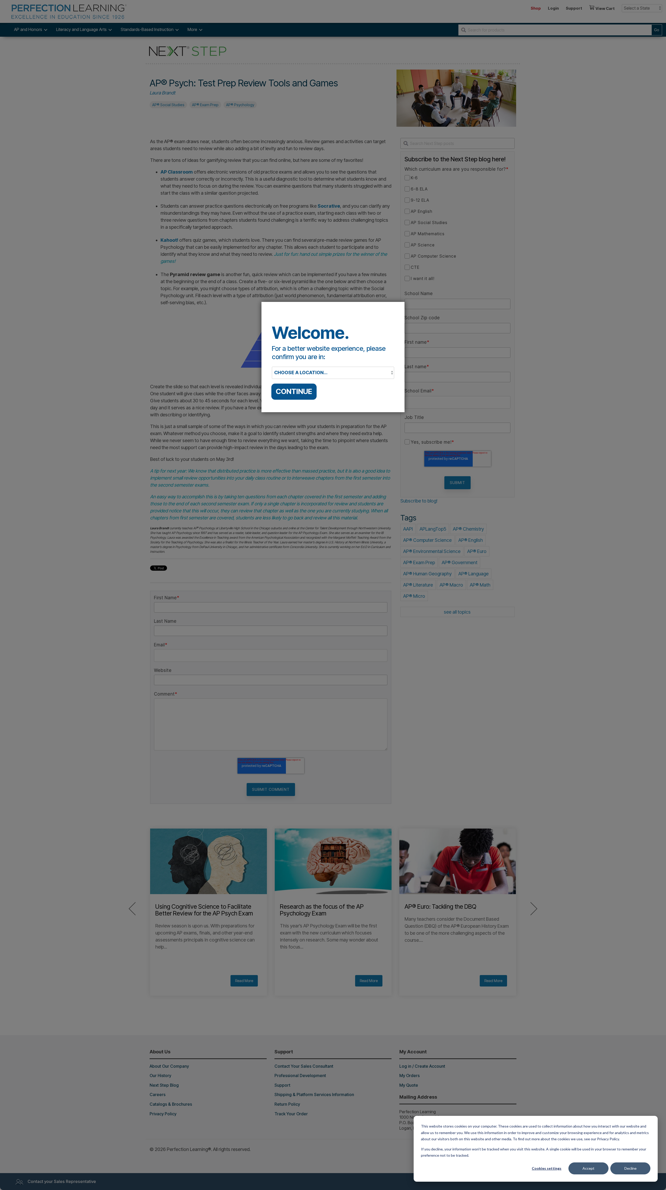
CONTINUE (294, 391)
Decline (630, 1168)
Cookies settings (546, 1168)
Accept (588, 1168)
